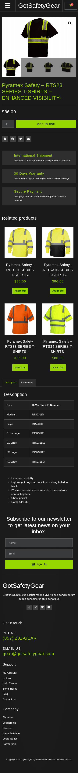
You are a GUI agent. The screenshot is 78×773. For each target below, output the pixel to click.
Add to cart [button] (20, 291)
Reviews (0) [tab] (27, 382)
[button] (69, 23)
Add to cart (46, 124)
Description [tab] (10, 382)
